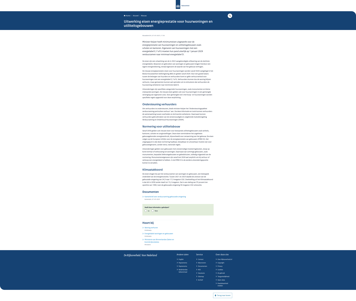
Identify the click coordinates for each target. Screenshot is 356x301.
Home (128, 16)
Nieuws (144, 16)
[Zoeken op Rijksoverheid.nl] (230, 16)
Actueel (136, 16)
